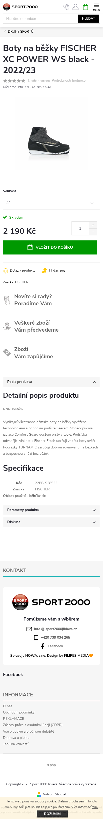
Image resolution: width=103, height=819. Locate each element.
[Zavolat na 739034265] (66, 7)
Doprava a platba (16, 737)
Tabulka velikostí (15, 744)
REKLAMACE (13, 718)
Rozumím (52, 813)
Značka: (15, 282)
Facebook (55, 646)
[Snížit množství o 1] (93, 231)
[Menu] (96, 6)
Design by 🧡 (70, 655)
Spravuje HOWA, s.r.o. (28, 655)
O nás (7, 706)
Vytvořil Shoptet (54, 794)
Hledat (88, 18)
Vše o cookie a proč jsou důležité (28, 731)
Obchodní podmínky (18, 712)
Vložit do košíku (54, 247)
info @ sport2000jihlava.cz (55, 629)
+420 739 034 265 (55, 638)
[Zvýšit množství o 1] (93, 225)
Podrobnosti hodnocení (70, 81)
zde (95, 807)
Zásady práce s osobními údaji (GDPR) (32, 725)
